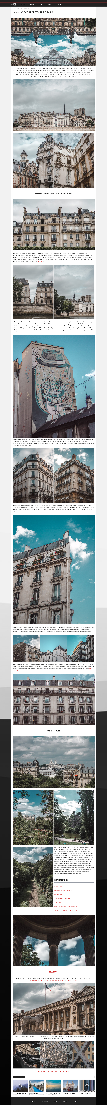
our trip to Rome (72, 980)
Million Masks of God (85, 1093)
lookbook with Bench (36, 980)
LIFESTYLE (32, 4)
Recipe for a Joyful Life (69, 1093)
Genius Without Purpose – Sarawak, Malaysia (20, 1094)
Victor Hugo (58, 902)
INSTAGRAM (42, 1071)
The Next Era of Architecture (62, 898)
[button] (94, 5)
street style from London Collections (54, 980)
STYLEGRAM (53, 972)
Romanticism (58, 894)
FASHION (48, 4)
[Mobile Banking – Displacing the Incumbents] (36, 1086)
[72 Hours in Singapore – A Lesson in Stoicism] (53, 1086)
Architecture (19, 8)
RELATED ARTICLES (18, 1077)
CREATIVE (23, 4)
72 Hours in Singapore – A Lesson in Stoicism (53, 1094)
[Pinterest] (90, 1)
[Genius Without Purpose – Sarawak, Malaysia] (20, 1086)
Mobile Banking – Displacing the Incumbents (36, 1094)
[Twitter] (92, 1)
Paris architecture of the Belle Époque (65, 906)
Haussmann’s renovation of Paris (63, 890)
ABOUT (59, 4)
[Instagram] (87, 1)
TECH (40, 4)
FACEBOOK (57, 1071)
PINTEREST (65, 1071)
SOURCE (40, 261)
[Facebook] (85, 1)
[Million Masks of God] (87, 1086)
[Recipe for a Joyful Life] (70, 1086)
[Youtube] (95, 1)
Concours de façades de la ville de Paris (66, 910)
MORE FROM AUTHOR (31, 1077)
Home (14, 8)
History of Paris (58, 886)
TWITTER (50, 1071)
